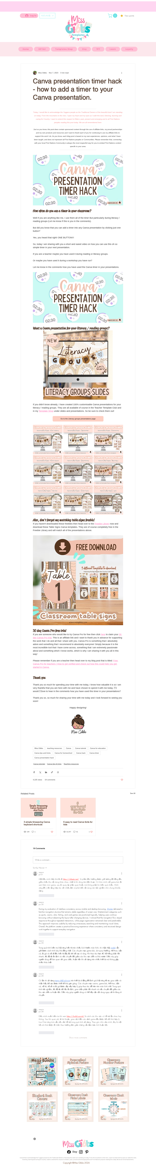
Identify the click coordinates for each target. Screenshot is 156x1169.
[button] (23, 476)
